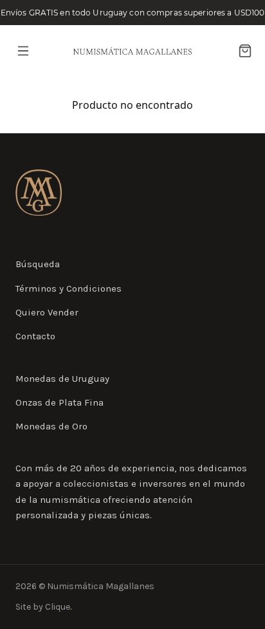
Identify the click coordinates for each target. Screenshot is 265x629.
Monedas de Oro (51, 426)
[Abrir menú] (23, 51)
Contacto (35, 336)
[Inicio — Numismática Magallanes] (38, 192)
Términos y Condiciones (68, 288)
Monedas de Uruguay (62, 378)
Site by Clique (43, 606)
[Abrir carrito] (245, 51)
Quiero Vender (46, 312)
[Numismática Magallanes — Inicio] (132, 51)
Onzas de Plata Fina (59, 402)
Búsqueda (37, 264)
